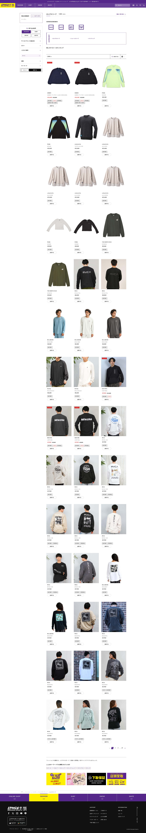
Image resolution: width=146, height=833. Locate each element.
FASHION (20, 5)
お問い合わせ (104, 819)
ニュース (120, 813)
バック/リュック (72, 768)
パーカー (50, 768)
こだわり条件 (24, 50)
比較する (52, 105)
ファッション (27, 792)
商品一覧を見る (120, 14)
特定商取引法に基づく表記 (27, 828)
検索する (35, 70)
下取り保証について (94, 822)
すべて (23, 55)
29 (122, 748)
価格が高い (116, 56)
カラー (23, 45)
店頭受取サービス (94, 810)
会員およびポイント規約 (42, 828)
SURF (30, 5)
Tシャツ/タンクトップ (42, 792)
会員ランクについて (94, 813)
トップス (34, 792)
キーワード (24, 65)
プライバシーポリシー (14, 828)
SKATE (50, 5)
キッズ (88, 768)
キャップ (63, 768)
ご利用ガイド (104, 810)
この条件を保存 (36, 16)
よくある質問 (104, 816)
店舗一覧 (120, 810)
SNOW (40, 5)
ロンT (56, 768)
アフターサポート (94, 819)
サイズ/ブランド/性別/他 (28, 41)
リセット (25, 70)
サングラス (81, 768)
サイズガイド (104, 813)
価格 (22, 61)
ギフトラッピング (94, 816)
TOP (22, 792)
